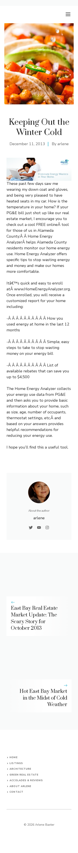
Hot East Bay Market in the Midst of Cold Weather (43, 698)
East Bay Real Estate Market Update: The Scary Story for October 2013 (34, 618)
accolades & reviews (26, 780)
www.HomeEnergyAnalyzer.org (42, 289)
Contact (16, 792)
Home (13, 757)
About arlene (20, 786)
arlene (63, 143)
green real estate (24, 774)
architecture (20, 769)
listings (16, 763)
